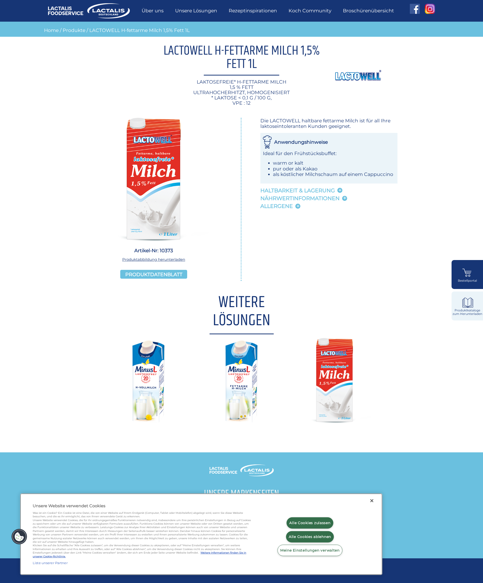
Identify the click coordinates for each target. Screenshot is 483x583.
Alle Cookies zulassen (309, 523)
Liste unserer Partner (50, 563)
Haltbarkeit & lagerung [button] (297, 190)
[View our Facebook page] (415, 9)
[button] (19, 537)
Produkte (74, 30)
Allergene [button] (276, 206)
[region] (201, 534)
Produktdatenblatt (153, 274)
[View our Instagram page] (427, 9)
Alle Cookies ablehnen (310, 536)
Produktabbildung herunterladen (153, 259)
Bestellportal (467, 280)
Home (51, 30)
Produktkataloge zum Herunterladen (467, 312)
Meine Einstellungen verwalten (310, 550)
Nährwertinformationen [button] (300, 198)
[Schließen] (371, 500)
